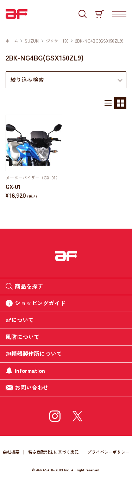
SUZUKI (32, 41)
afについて (20, 320)
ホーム (12, 41)
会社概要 (11, 452)
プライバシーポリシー (108, 452)
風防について (22, 336)
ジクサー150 (57, 41)
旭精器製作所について (34, 353)
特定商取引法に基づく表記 (53, 452)
